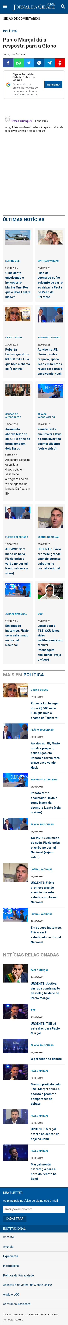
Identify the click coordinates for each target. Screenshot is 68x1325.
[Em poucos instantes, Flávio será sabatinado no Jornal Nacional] (17, 595)
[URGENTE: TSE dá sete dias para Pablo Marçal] (15, 1013)
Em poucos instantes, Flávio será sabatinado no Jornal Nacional (17, 635)
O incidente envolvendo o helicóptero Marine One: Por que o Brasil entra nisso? (17, 285)
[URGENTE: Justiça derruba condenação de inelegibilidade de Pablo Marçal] (15, 973)
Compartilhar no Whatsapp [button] (18, 62)
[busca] (62, 7)
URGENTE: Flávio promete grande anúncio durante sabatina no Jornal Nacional (49, 558)
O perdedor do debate (46, 1059)
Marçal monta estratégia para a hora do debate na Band (43, 1172)
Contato (8, 1237)
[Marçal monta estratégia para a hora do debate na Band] (15, 1154)
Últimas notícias (23, 219)
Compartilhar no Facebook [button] (8, 62)
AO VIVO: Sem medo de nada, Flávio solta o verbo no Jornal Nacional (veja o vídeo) (16, 561)
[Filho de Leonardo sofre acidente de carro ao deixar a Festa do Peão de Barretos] (50, 242)
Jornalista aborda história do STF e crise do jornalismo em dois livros (17, 438)
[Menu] (5, 7)
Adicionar (53, 84)
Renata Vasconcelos (46, 416)
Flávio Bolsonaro (49, 337)
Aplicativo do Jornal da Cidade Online (27, 1285)
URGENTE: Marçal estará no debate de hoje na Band (45, 1134)
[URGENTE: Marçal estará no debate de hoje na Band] (15, 1118)
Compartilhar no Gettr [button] (60, 62)
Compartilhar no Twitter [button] (29, 62)
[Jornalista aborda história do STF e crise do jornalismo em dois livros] (17, 396)
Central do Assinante (17, 1304)
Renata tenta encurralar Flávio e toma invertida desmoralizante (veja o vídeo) (50, 438)
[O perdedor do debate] (15, 1048)
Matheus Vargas (48, 261)
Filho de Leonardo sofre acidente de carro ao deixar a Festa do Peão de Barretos (50, 285)
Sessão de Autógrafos (13, 416)
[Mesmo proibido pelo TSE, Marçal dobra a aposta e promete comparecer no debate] (15, 1073)
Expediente (10, 1256)
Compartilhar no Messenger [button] (39, 62)
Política (10, 31)
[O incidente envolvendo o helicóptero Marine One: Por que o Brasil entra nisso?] (17, 242)
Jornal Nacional (48, 537)
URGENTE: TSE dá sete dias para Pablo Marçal (45, 1028)
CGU (40, 614)
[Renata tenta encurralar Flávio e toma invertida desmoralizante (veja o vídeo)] (50, 396)
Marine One (12, 261)
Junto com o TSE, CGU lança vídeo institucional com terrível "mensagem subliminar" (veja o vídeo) (50, 642)
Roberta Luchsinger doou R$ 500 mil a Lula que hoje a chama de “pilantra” (17, 359)
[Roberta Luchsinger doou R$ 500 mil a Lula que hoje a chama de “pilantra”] (17, 319)
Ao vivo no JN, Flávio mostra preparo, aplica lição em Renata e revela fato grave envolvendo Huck (50, 362)
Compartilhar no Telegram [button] (49, 62)
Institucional (11, 1266)
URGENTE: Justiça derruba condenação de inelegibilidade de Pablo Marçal (45, 991)
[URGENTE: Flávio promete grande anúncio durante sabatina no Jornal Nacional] (50, 519)
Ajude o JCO (11, 1294)
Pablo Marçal (39, 970)
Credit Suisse (13, 337)
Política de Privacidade (18, 1275)
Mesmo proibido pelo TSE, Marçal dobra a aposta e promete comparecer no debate (46, 1094)
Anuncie (8, 1247)
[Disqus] (34, 161)
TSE (33, 1010)
